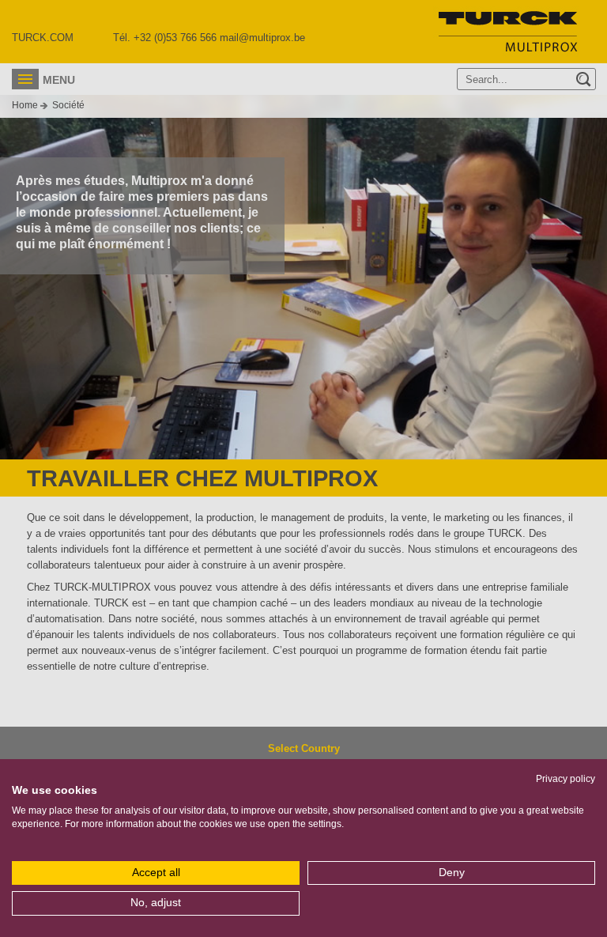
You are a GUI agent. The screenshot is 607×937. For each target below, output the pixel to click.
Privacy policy (565, 778)
